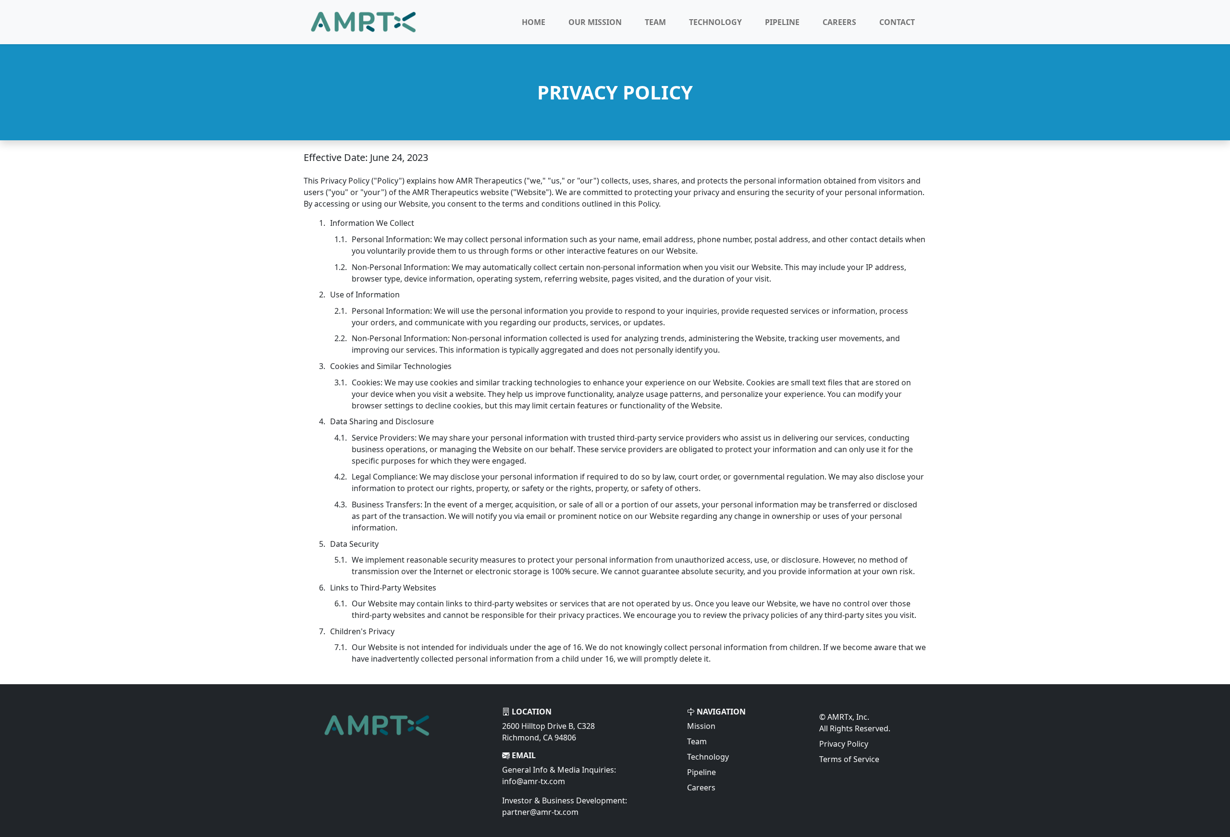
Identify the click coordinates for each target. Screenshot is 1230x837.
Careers (839, 22)
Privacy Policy (843, 744)
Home (533, 22)
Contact (897, 22)
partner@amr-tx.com (540, 812)
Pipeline (782, 22)
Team (655, 22)
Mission (701, 726)
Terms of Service (849, 759)
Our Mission (595, 22)
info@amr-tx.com (533, 781)
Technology (715, 22)
